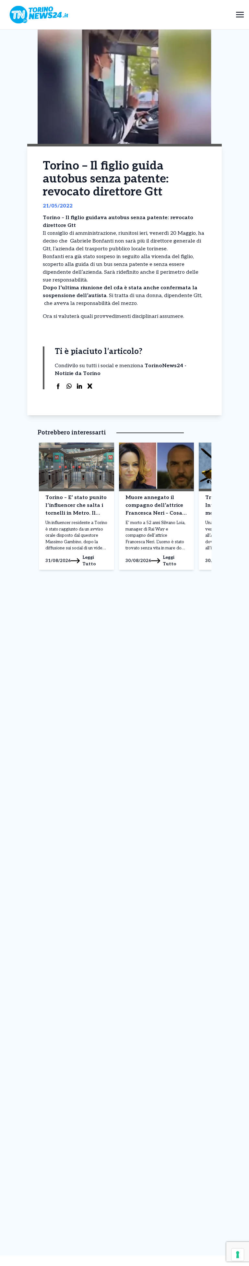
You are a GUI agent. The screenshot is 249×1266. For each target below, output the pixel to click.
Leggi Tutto (89, 561)
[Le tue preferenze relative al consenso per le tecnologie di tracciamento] (237, 1254)
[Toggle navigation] (240, 14)
